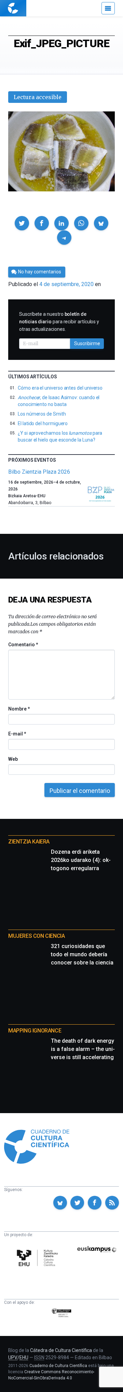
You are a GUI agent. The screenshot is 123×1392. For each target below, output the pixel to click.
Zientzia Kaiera (29, 841)
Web (13, 759)
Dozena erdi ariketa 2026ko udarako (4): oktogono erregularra (81, 860)
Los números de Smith (42, 414)
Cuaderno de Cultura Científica (58, 1365)
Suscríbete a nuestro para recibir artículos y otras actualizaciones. (59, 321)
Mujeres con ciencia (36, 936)
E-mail (17, 733)
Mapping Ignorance (34, 1030)
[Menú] (108, 8)
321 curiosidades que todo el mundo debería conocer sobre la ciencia (82, 954)
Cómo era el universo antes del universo (60, 388)
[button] (22, 223)
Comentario (23, 644)
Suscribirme (87, 343)
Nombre (18, 709)
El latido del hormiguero (43, 423)
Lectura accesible (38, 97)
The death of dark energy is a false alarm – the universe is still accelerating (83, 1049)
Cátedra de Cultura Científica (61, 1350)
